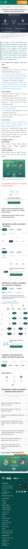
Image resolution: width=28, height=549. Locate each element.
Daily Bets (4, 514)
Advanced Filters (6, 507)
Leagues (4, 503)
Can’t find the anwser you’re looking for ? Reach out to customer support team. (14, 395)
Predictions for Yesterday (5, 544)
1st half (11, 229)
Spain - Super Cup (15, 15)
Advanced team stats (7, 531)
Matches (2, 6)
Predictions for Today (7, 538)
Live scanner (5, 520)
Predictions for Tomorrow (5, 540)
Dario (2, 36)
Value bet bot (5, 526)
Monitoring (4, 524)
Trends (4, 528)
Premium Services (6, 518)
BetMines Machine (6, 509)
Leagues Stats (5, 512)
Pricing (3, 516)
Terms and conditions (7, 485)
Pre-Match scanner (6, 522)
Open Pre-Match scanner (14, 202)
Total (4, 229)
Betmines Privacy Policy (7, 488)
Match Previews (6, 505)
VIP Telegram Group (7, 533)
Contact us (5, 490)
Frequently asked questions (6, 492)
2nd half (19, 229)
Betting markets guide (7, 495)
